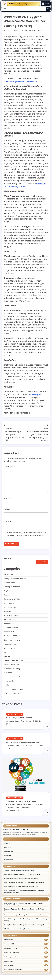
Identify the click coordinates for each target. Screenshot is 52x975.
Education (7, 611)
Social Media (9, 681)
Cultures (7, 595)
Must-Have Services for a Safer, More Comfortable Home (22, 929)
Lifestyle (7, 656)
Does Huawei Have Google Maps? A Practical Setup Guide (22, 874)
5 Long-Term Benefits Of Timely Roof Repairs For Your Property (24, 925)
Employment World (11, 615)
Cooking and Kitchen (12, 587)
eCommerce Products (12, 607)
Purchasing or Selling (12, 669)
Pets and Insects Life (11, 664)
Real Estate (8, 673)
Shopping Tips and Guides (14, 677)
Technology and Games (13, 689)
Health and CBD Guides (13, 636)
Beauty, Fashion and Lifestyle (15, 578)
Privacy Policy (8, 851)
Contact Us (7, 847)
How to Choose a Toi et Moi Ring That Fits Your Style (21, 887)
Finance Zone (9, 623)
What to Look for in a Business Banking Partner (19, 870)
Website (7, 521)
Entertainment (9, 619)
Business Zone (9, 583)
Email (7, 509)
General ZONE (9, 632)
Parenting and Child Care (13, 660)
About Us (7, 843)
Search (7, 558)
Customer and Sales (12, 599)
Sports (6, 685)
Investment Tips (10, 644)
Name (7, 498)
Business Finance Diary (17, 4)
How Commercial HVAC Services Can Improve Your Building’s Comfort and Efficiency (24, 891)
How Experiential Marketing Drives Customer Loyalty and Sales (24, 882)
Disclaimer (7, 855)
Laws (5, 652)
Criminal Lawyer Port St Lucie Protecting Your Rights (21, 878)
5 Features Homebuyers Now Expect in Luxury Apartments (22, 915)
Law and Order (9, 648)
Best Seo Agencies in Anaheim (19, 717)
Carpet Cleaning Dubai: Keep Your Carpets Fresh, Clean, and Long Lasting (25, 920)
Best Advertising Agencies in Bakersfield (23, 742)
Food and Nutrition (11, 628)
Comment (9, 466)
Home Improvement (12, 640)
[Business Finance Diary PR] (3, 3)
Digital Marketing (22, 412)
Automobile (8, 574)
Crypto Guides (9, 591)
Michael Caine (35, 30)
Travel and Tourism (11, 693)
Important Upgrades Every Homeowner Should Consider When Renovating (24, 910)
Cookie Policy (8, 860)
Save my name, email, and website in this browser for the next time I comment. (26, 534)
